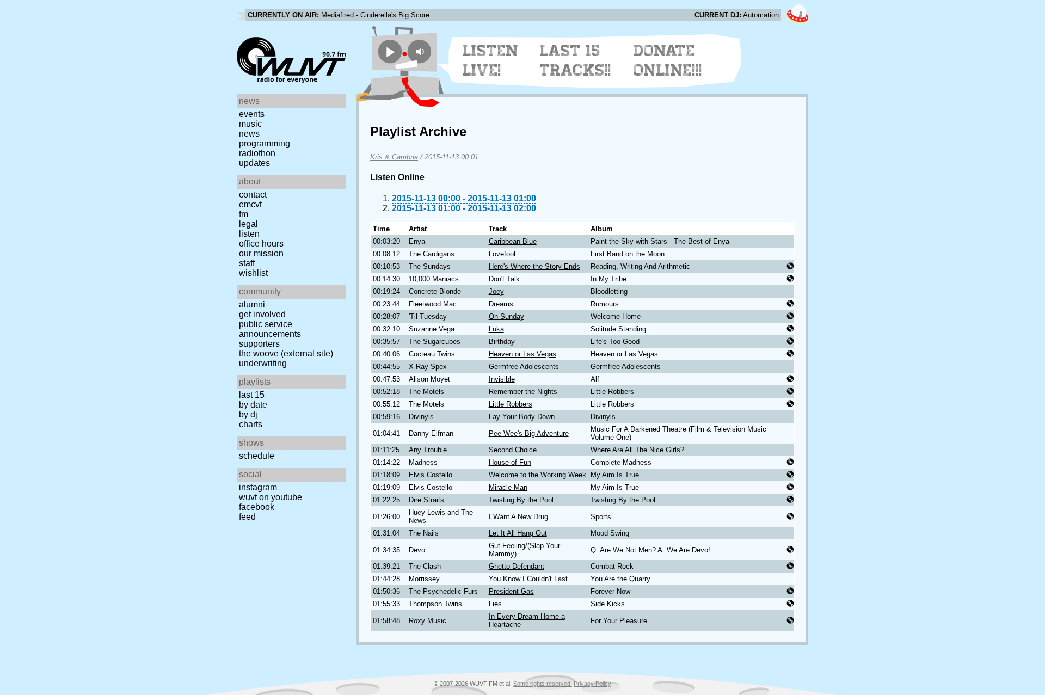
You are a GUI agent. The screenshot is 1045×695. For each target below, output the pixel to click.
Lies (495, 604)
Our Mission (261, 253)
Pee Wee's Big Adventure (529, 433)
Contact (253, 194)
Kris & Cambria (394, 157)
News (249, 133)
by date (253, 404)
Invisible (502, 379)
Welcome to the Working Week (537, 475)
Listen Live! (491, 60)
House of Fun (510, 462)
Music (250, 123)
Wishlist (253, 273)
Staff (247, 263)
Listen (249, 233)
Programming (264, 143)
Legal (248, 224)
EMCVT (250, 204)
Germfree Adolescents (524, 366)
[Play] (390, 51)
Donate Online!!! (668, 60)
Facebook (256, 507)
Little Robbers (510, 404)
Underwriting (263, 363)
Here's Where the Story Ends (534, 266)
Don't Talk (504, 279)
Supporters (259, 343)
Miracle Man (508, 487)
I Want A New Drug (518, 517)
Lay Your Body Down (522, 417)
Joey (496, 291)
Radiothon (257, 153)
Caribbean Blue (513, 241)
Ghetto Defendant (516, 566)
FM (243, 214)
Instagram (258, 487)
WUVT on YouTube (270, 497)
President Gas (511, 591)
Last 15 (252, 394)
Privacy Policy (592, 683)
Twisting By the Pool (521, 500)
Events (252, 114)
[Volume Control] (421, 51)
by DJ (248, 414)
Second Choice (513, 450)
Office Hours (261, 243)
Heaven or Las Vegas (522, 354)
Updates (254, 163)
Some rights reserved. (542, 683)
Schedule (256, 455)
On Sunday (506, 316)
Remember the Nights (523, 392)
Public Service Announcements (270, 329)
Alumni (252, 304)
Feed (247, 516)
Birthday (502, 341)
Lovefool (502, 254)
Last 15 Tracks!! (575, 60)
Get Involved (262, 314)
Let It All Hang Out (518, 533)
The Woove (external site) (286, 353)
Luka (496, 329)
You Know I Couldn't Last (528, 579)
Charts (250, 424)
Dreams (501, 304)
